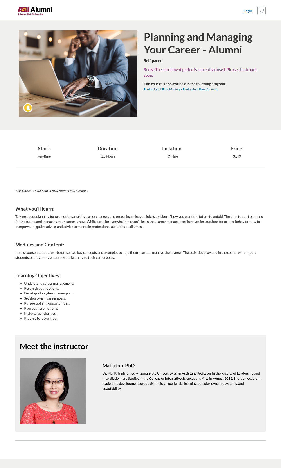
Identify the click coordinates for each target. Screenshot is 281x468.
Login (248, 11)
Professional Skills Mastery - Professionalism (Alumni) (180, 89)
